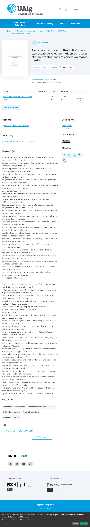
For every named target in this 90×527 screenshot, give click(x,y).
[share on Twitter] (69, 155)
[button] (66, 9)
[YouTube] (23, 464)
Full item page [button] (43, 437)
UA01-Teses (62, 31)
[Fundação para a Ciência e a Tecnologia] (20, 487)
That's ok (83, 524)
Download (80, 99)
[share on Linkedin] (74, 155)
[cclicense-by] (66, 140)
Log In (75, 9)
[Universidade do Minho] (10, 492)
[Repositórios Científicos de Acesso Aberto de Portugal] (13, 456)
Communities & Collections (20, 23)
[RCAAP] (30, 464)
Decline (75, 524)
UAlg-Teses (50, 31)
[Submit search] (60, 9)
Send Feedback (11, 108)
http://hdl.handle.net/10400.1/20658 (45, 80)
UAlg (41, 31)
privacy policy (30, 519)
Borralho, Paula (11, 141)
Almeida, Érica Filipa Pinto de (16, 126)
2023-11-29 (37, 67)
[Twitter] (17, 464)
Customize (6, 524)
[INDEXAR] (24, 456)
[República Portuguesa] (60, 486)
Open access (67, 67)
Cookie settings (45, 509)
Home (10, 31)
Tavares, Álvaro (28, 141)
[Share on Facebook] (64, 155)
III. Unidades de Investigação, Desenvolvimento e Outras (26, 31)
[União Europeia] (55, 492)
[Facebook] (10, 464)
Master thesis (50, 67)
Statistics (75, 24)
